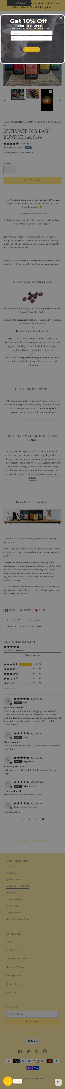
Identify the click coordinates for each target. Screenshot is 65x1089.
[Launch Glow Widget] (8, 1081)
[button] (61, 18)
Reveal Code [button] (31, 49)
